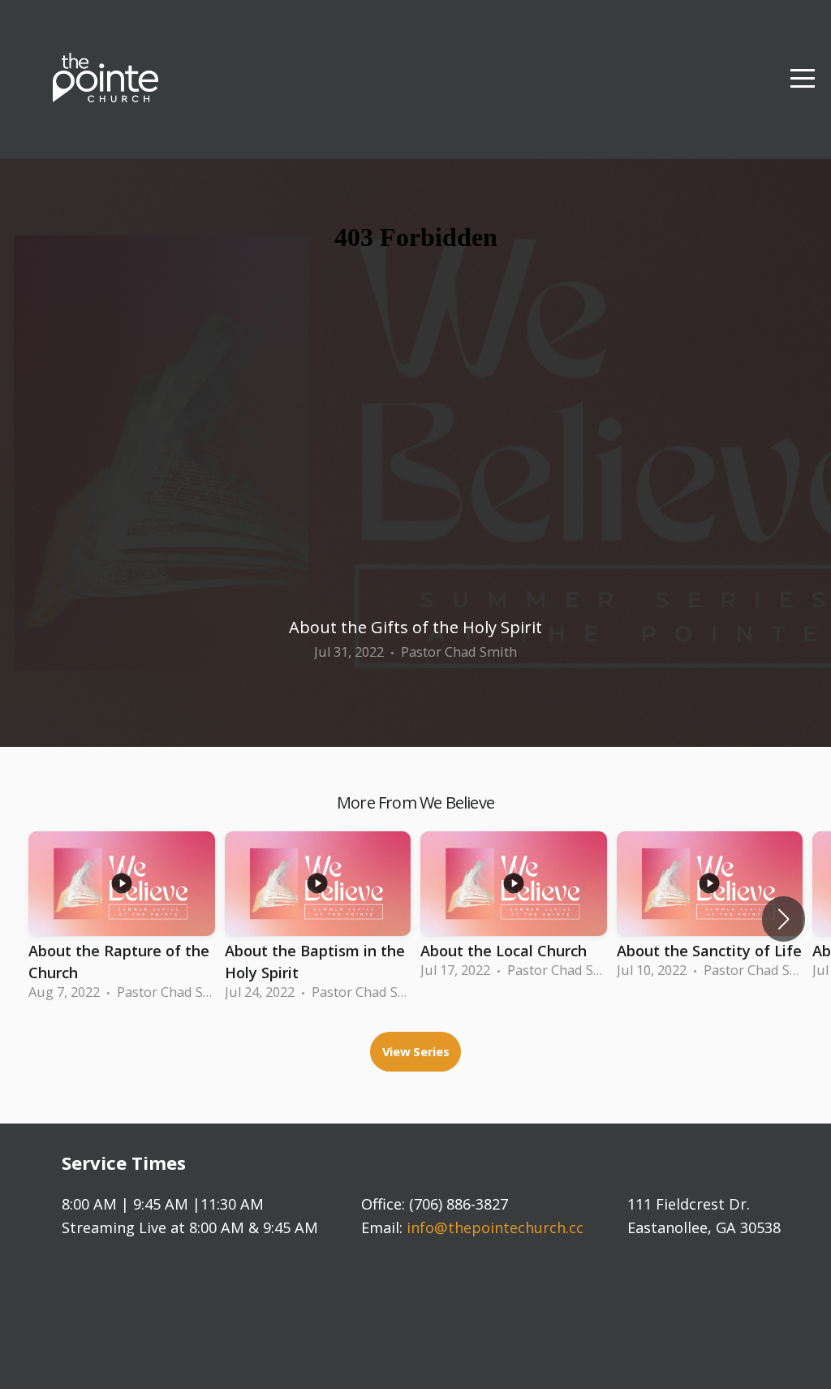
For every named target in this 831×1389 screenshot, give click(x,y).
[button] (783, 919)
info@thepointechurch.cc (495, 1227)
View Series (416, 1051)
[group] (121, 919)
